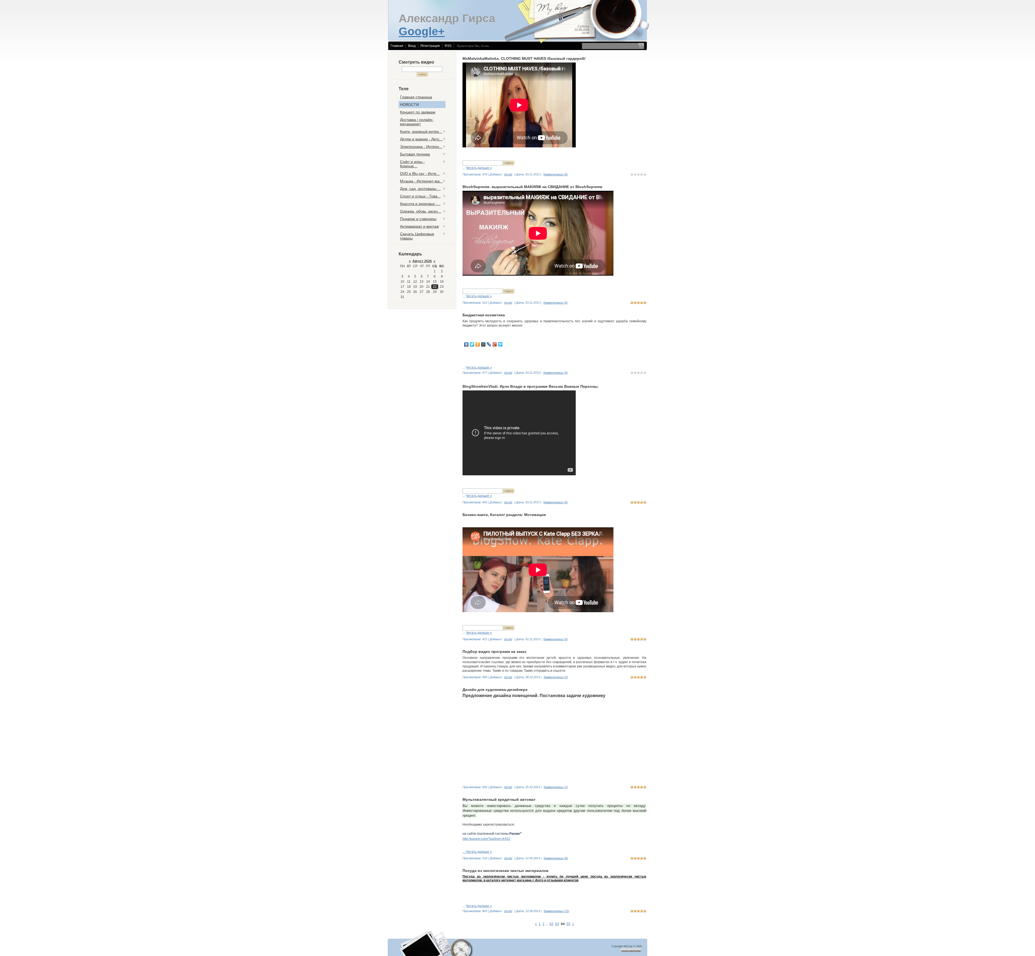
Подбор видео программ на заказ (494, 651)
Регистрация (430, 46)
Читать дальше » (479, 168)
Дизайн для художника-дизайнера (495, 689)
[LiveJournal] (489, 344)
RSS (448, 46)
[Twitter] (472, 344)
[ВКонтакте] (466, 344)
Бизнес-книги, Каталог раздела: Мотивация (504, 514)
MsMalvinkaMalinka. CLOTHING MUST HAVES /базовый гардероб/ (524, 58)
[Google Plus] (495, 344)
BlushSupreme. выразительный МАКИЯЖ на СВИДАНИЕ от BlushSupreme (532, 187)
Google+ (422, 31)
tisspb (508, 174)
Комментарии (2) (556, 677)
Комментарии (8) (556, 858)
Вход (412, 46)
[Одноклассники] (478, 344)
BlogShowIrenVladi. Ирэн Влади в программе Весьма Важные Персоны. (531, 386)
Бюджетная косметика (484, 315)
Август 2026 (422, 261)
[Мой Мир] (483, 344)
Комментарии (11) (556, 911)
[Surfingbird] (500, 344)
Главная (397, 46)
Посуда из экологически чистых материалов (505, 870)
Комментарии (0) (555, 174)
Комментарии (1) (556, 787)
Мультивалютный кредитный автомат (499, 799)
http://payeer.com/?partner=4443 (486, 839)
